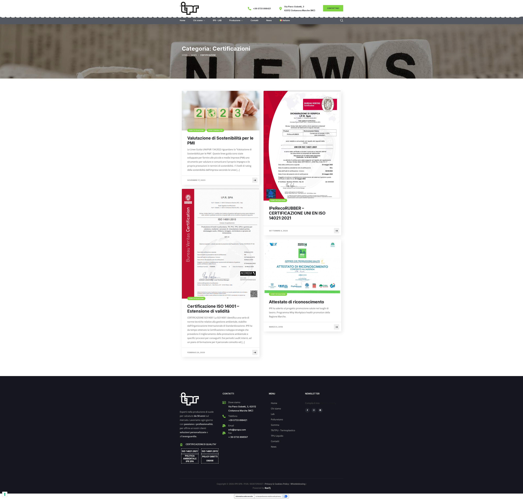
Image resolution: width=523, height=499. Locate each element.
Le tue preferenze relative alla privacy (268, 496)
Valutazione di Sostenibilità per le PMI (220, 140)
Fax (230, 432)
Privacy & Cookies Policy (277, 484)
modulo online (327, 403)
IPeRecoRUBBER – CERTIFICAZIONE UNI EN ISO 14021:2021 (297, 213)
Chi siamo (198, 20)
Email (231, 425)
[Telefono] (224, 416)
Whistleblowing (298, 484)
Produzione (234, 20)
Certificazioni (196, 130)
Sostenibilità (215, 130)
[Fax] (224, 433)
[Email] (224, 425)
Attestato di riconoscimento (296, 301)
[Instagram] (314, 410)
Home (182, 20)
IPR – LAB (217, 20)
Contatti (254, 20)
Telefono (232, 416)
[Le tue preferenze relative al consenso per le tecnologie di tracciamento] (4, 494)
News (269, 20)
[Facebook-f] (307, 410)
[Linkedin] (320, 410)
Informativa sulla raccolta (244, 496)
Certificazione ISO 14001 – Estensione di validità (213, 309)
